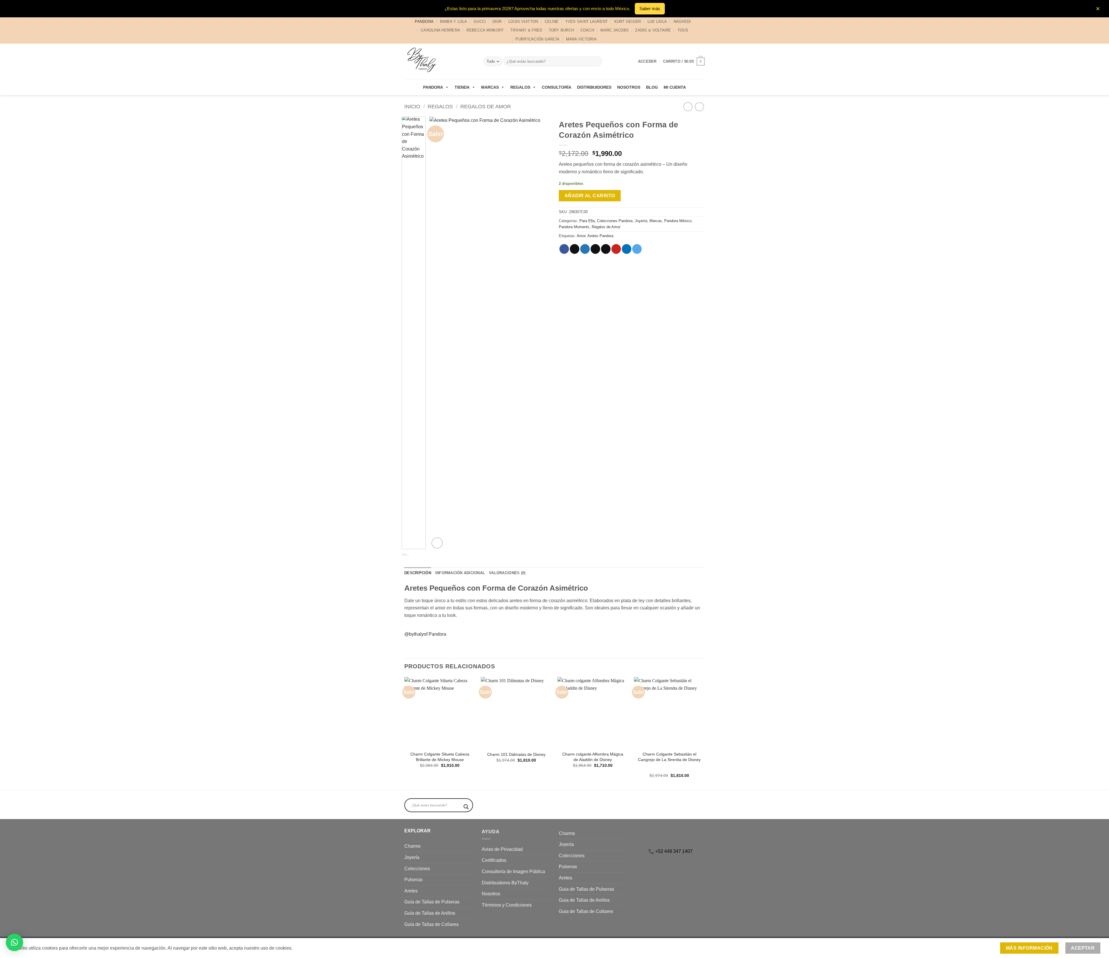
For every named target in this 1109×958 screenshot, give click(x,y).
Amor (581, 236)
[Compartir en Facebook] (564, 249)
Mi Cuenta (675, 87)
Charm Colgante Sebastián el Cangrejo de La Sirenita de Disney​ (669, 757)
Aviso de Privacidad (502, 849)
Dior (497, 21)
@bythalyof (415, 634)
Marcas (490, 87)
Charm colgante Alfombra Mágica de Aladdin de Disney (592, 757)
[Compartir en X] (574, 249)
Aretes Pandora (600, 236)
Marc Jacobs (614, 30)
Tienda (462, 87)
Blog (652, 87)
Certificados (494, 860)
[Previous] (439, 333)
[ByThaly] (439, 61)
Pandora (424, 21)
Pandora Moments (574, 227)
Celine (552, 21)
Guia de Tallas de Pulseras (586, 889)
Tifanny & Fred (526, 30)
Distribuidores (594, 87)
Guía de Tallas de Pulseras (431, 901)
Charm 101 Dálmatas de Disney (516, 754)
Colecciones (417, 868)
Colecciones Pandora (614, 221)
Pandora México (677, 221)
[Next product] (687, 106)
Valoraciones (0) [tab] (507, 573)
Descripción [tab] (417, 573)
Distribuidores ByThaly (505, 882)
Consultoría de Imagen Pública (513, 871)
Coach (587, 30)
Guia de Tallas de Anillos (584, 900)
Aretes (411, 890)
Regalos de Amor (485, 106)
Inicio (412, 106)
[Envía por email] (606, 249)
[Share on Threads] (595, 249)
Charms (412, 846)
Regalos (520, 87)
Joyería (641, 221)
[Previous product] (699, 106)
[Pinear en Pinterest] (616, 249)
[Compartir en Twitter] (585, 249)
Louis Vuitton (523, 21)
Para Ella (587, 221)
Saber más (649, 8)
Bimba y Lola (453, 21)
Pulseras (413, 879)
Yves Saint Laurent (586, 21)
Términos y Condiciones (507, 905)
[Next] (540, 333)
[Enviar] (596, 61)
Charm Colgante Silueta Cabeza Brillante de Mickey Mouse (439, 757)
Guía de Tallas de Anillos (429, 913)
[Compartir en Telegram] (637, 249)
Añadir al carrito (590, 195)
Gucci (480, 21)
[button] (684, 61)
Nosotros (628, 87)
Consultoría (556, 87)
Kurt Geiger (627, 21)
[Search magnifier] (466, 806)
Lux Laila (657, 21)
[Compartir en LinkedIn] (626, 249)
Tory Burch (561, 30)
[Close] (1097, 8)
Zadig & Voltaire (653, 30)
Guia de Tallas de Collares (586, 911)
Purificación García (537, 39)
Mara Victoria (581, 39)
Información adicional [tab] (460, 573)
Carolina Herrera (440, 30)
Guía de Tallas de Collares (431, 924)
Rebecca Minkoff (485, 30)
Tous (683, 30)
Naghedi (682, 21)
